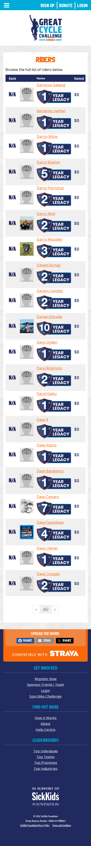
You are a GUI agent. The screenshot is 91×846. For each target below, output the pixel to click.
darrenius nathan (51, 110)
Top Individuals (45, 751)
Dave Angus (47, 445)
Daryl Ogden (47, 342)
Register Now (46, 678)
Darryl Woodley (49, 239)
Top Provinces (45, 762)
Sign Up (47, 5)
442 (46, 609)
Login (82, 5)
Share (27, 640)
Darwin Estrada (49, 316)
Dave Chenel (47, 548)
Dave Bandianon (50, 471)
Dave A (42, 419)
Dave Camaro (48, 496)
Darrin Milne (47, 136)
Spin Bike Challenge (45, 696)
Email (47, 640)
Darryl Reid (46, 213)
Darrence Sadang (51, 84)
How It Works (46, 717)
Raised (79, 78)
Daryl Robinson (49, 368)
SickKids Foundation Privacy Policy (35, 825)
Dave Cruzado (48, 573)
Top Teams (45, 756)
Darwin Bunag (49, 265)
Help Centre (45, 729)
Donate (65, 5)
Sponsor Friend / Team (45, 684)
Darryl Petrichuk (50, 188)
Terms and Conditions (61, 825)
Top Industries (45, 768)
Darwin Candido (50, 290)
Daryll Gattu (47, 393)
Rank (12, 78)
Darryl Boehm (48, 162)
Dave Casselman (50, 522)
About (45, 723)
